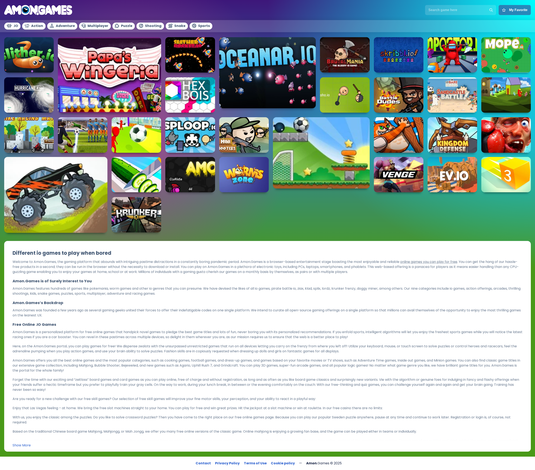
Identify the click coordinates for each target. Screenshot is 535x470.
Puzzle (126, 25)
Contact (203, 463)
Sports (204, 25)
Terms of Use (255, 463)
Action (37, 25)
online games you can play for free (428, 261)
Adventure (65, 25)
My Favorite (518, 10)
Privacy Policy (227, 463)
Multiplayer (98, 25)
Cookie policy (283, 463)
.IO (15, 25)
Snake (179, 25)
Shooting (153, 25)
